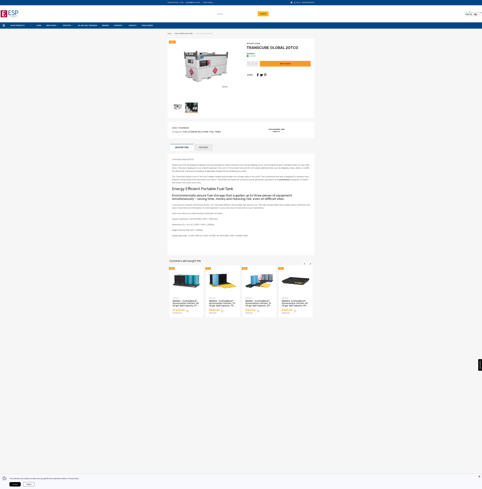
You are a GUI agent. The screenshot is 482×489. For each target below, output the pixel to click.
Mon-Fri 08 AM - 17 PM (175, 2)
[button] (472, 15)
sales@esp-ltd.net (193, 2)
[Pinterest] (265, 74)
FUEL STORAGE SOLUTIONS (195, 132)
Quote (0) (480, 365)
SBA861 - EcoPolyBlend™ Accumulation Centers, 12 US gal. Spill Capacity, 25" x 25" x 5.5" (258, 304)
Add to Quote (285, 64)
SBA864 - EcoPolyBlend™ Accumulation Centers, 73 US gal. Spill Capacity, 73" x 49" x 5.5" (222, 304)
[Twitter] (261, 74)
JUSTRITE (176, 298)
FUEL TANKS (215, 132)
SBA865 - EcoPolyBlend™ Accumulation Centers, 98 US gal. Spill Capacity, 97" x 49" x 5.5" (186, 304)
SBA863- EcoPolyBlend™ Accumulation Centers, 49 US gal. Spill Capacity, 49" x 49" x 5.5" (295, 304)
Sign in (304, 2)
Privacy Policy (74, 478)
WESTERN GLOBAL (253, 43)
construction (284, 180)
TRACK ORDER (208, 2)
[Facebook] (257, 74)
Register (311, 2)
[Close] (479, 476)
